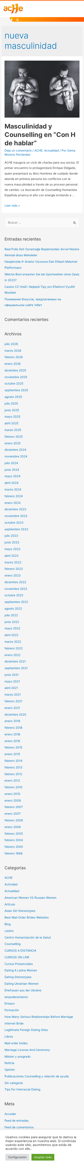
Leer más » (12, 205)
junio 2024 (12, 469)
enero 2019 (12, 721)
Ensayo (10, 1003)
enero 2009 (13, 800)
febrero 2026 (14, 357)
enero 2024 (13, 503)
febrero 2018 (13, 727)
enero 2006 (13, 827)
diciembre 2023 (15, 509)
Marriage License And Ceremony (27, 1050)
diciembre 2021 (15, 661)
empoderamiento (16, 997)
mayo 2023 (12, 549)
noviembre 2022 (16, 588)
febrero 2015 (13, 747)
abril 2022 (11, 635)
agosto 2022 (13, 608)
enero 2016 (12, 741)
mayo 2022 (12, 628)
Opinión (10, 1069)
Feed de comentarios (19, 1127)
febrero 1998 (13, 853)
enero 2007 (13, 813)
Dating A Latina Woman (21, 970)
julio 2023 (11, 535)
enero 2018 (12, 734)
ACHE (38, 150)
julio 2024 (11, 463)
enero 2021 (12, 708)
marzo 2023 (13, 562)
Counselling (12, 944)
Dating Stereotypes (18, 977)
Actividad (11, 884)
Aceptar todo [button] (43, 1157)
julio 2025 (11, 403)
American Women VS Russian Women (30, 897)
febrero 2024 (14, 496)
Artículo (10, 904)
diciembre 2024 (15, 449)
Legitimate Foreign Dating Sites (26, 1030)
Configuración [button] (17, 1157)
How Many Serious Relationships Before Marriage (39, 1016)
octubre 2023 (14, 522)
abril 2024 (12, 483)
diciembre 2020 (15, 714)
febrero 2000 (14, 846)
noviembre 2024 (16, 456)
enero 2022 (12, 655)
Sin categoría (14, 1083)
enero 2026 (13, 363)
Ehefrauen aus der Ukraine (23, 990)
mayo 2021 (12, 681)
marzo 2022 (13, 641)
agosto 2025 (13, 397)
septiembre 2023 (16, 529)
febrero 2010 (13, 787)
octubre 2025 (14, 383)
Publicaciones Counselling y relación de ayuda (37, 1076)
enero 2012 (12, 780)
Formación (12, 1010)
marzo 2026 (13, 350)
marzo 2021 (13, 694)
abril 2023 (12, 555)
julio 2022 (11, 615)
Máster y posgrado (18, 1056)
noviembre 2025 (16, 377)
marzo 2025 (13, 430)
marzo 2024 (13, 489)
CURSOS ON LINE (17, 957)
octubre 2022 (14, 595)
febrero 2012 (13, 774)
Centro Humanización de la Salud (28, 937)
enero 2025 (12, 443)
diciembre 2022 (15, 582)
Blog (8, 924)
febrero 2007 (14, 807)
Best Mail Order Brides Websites (27, 917)
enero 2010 (12, 794)
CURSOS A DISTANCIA (20, 950)
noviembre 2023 (16, 516)
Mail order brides (16, 1043)
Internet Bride (14, 1023)
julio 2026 (11, 344)
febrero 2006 (14, 820)
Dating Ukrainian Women (22, 983)
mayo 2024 (12, 476)
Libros (9, 1036)
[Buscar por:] (42, 222)
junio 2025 (12, 410)
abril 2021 (11, 688)
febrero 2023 (14, 568)
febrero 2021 (13, 701)
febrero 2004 (14, 840)
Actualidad (51, 150)
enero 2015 (12, 754)
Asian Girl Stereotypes (20, 910)
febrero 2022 (14, 648)
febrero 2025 (14, 436)
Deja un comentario (18, 150)
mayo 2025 (12, 416)
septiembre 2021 (16, 668)
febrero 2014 (13, 760)
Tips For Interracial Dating (22, 1089)
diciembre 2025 (15, 370)
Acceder (10, 1114)
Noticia (9, 1063)
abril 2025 (11, 423)
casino (9, 930)
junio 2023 (12, 542)
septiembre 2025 (16, 390)
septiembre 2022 (16, 602)
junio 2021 (12, 674)
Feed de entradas (17, 1120)
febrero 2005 (14, 833)
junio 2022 (12, 622)
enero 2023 (13, 575)
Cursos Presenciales (19, 964)
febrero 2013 (13, 767)
